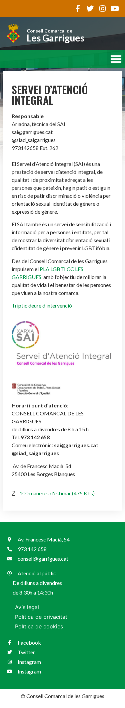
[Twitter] (90, 8)
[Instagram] (102, 8)
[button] (116, 59)
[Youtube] (114, 8)
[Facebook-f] (77, 8)
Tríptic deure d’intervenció (42, 305)
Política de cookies (39, 626)
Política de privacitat (41, 616)
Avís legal (27, 607)
